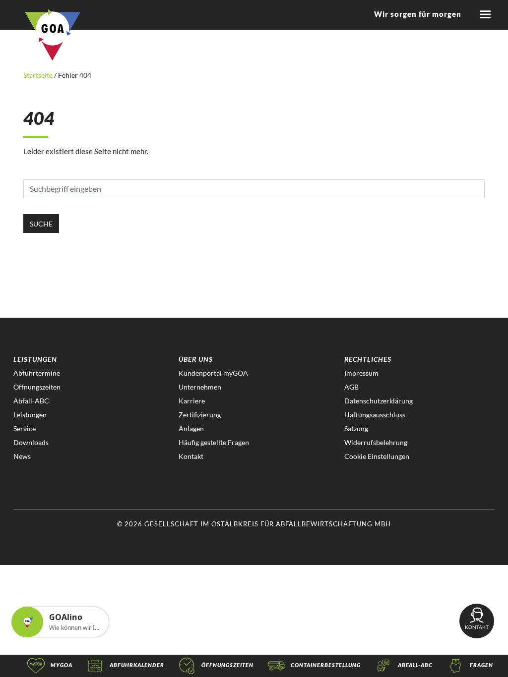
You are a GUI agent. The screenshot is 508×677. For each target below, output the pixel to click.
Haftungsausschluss (374, 414)
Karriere (192, 400)
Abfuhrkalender (137, 665)
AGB (351, 387)
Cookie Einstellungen (376, 456)
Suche (41, 224)
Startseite (38, 75)
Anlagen (191, 428)
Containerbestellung (326, 665)
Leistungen (30, 414)
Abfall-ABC (31, 400)
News (22, 456)
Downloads (31, 442)
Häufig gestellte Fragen (214, 442)
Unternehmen (200, 387)
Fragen (481, 665)
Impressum (361, 373)
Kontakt (191, 456)
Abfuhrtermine (36, 373)
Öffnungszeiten (37, 387)
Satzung (356, 428)
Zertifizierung (200, 414)
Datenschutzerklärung (378, 400)
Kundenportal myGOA (213, 373)
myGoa (61, 665)
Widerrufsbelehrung (375, 442)
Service (24, 428)
